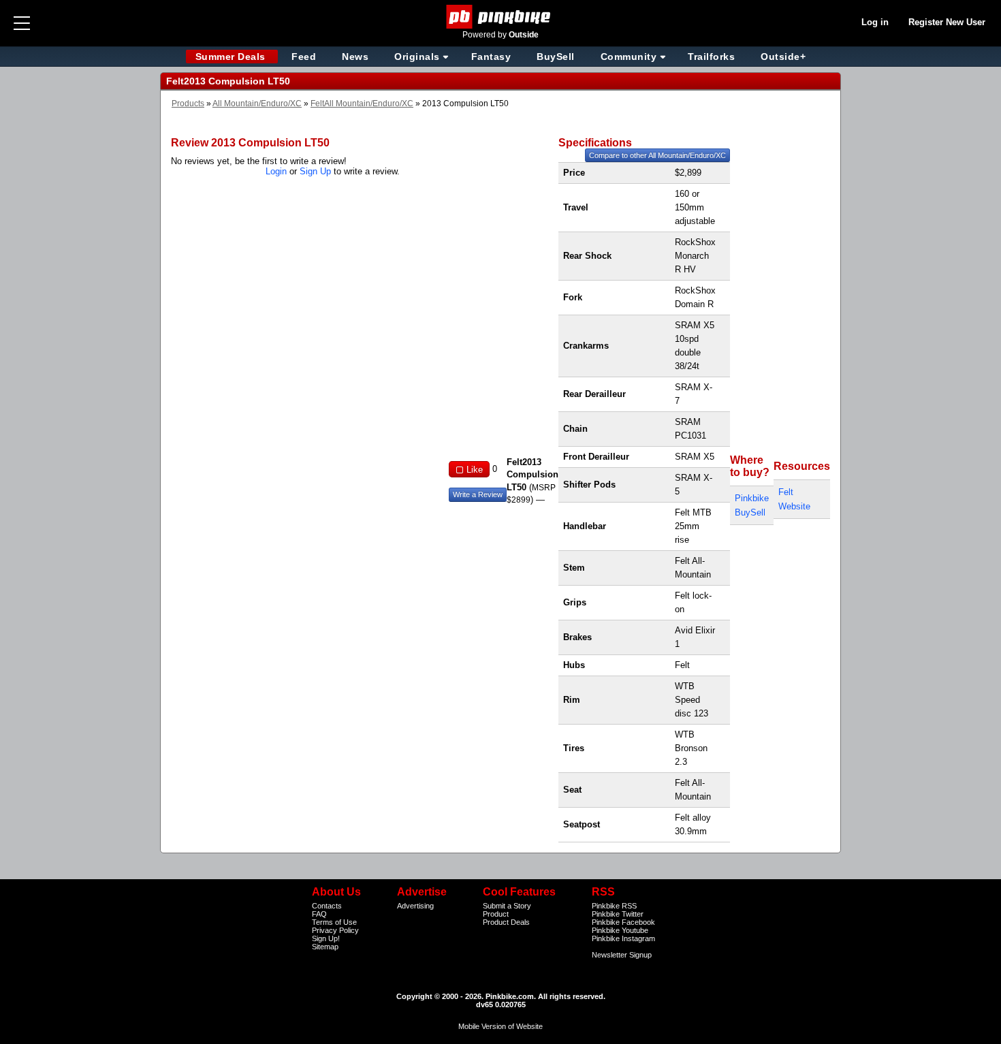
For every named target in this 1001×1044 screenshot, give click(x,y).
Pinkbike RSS (614, 906)
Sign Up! (326, 938)
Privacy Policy (335, 930)
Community (629, 56)
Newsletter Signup (622, 955)
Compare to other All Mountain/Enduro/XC (657, 155)
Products (188, 103)
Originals (417, 56)
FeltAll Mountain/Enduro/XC (362, 103)
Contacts (327, 906)
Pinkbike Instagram (623, 938)
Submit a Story (507, 906)
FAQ (319, 914)
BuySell (556, 56)
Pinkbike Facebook (623, 922)
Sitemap (325, 947)
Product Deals (506, 922)
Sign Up (315, 171)
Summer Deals (232, 56)
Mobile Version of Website (500, 1026)
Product (496, 914)
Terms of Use (334, 922)
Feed (303, 56)
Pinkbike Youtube (620, 930)
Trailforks (711, 56)
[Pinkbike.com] (501, 17)
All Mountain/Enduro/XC (257, 103)
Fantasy (491, 56)
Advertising (415, 906)
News (355, 56)
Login (276, 171)
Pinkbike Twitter (618, 914)
